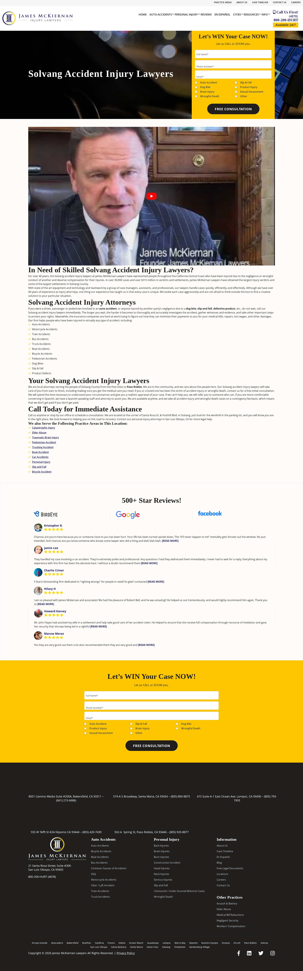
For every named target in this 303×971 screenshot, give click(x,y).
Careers (296, 2)
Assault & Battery (227, 903)
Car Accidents (40, 457)
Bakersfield (72, 942)
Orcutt (237, 942)
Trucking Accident (42, 447)
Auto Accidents (100, 845)
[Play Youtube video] (151, 196)
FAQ (93, 874)
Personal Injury (41, 462)
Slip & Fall (246, 82)
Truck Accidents (100, 896)
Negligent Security (227, 920)
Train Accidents (100, 891)
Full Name (202, 54)
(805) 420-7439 (91, 832)
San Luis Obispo (98, 946)
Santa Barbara (118, 946)
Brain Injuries (162, 851)
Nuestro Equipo (209, 942)
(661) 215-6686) (66, 800)
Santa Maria (136, 946)
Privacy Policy (126, 953)
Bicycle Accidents (101, 851)
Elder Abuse (39, 432)
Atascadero (57, 942)
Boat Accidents (100, 857)
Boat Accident (40, 452)
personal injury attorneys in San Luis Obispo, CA (160, 419)
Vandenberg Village (199, 946)
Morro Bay (180, 942)
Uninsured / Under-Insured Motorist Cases (179, 891)
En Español (223, 857)
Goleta (122, 942)
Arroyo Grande (39, 942)
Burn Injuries (161, 857)
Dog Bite (205, 87)
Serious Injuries (163, 879)
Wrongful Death (209, 96)
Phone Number (205, 66)
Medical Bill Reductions (230, 914)
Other (243, 96)
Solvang (166, 946)
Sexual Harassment (251, 91)
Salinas (264, 942)
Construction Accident (167, 862)
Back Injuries (161, 845)
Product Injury (248, 87)
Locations (222, 874)
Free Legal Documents (230, 868)
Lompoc (167, 942)
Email (200, 76)
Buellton (86, 942)
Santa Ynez (152, 946)
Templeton (179, 946)
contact (231, 391)
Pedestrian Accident (44, 442)
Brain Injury (207, 91)
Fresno (111, 942)
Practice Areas (223, 2)
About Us (241, 2)
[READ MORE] (170, 541)
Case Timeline (260, 2)
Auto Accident (208, 82)
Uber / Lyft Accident (102, 885)
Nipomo (193, 942)
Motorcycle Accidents (103, 879)
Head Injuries (162, 868)
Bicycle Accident (41, 471)
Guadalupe (153, 942)
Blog (219, 862)
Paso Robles (250, 942)
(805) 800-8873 (180, 796)
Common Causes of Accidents (108, 868)
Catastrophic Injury (43, 427)
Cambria (99, 942)
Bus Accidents (99, 862)
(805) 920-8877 (179, 832)
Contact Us (279, 2)
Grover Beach (136, 942)
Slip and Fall (39, 467)
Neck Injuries (161, 874)
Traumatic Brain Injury (45, 437)
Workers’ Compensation (231, 926)
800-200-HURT (286, 18)
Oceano (226, 942)
